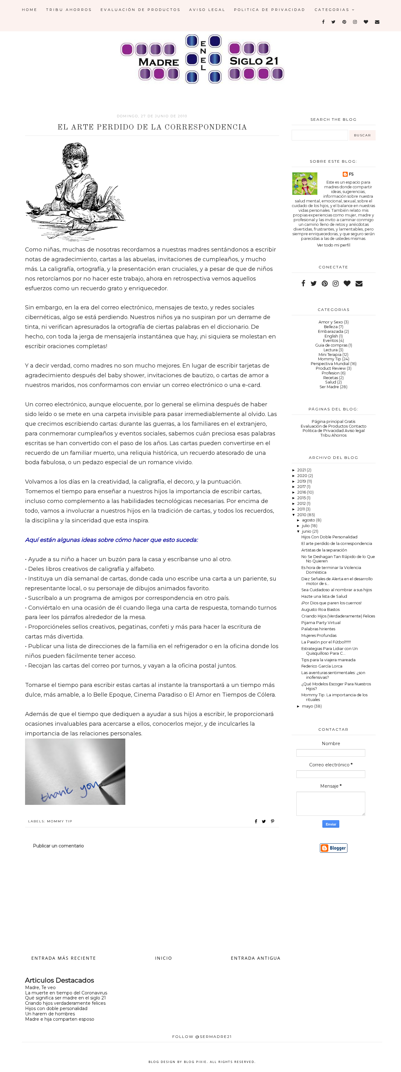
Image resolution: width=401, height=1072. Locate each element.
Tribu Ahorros (69, 10)
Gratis (349, 421)
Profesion (331, 373)
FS (351, 174)
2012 (302, 503)
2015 (302, 497)
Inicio (163, 958)
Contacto (358, 426)
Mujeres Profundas (318, 635)
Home (30, 10)
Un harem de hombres (50, 1014)
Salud (330, 382)
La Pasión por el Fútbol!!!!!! (326, 642)
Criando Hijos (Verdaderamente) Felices (338, 616)
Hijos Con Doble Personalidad (329, 537)
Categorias (333, 10)
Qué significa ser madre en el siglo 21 (65, 998)
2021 (302, 470)
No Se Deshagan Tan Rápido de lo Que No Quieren (338, 559)
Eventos (330, 340)
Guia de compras (331, 345)
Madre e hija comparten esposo (59, 1019)
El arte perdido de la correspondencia (336, 543)
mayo (308, 706)
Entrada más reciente (63, 958)
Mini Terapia (330, 354)
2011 (301, 509)
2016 (302, 492)
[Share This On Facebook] (256, 821)
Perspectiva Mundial (330, 363)
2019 (302, 481)
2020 (302, 475)
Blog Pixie (195, 1061)
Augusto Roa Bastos (320, 609)
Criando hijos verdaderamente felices (65, 1003)
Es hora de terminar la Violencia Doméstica (331, 570)
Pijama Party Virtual (321, 622)
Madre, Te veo (40, 987)
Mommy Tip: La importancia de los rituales (334, 697)
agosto (309, 520)
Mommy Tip (59, 821)
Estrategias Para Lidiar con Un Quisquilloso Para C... (329, 651)
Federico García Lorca (321, 666)
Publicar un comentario (58, 846)
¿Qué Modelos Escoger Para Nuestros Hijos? (336, 686)
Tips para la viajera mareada (328, 660)
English (331, 336)
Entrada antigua (256, 958)
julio (306, 525)
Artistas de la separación (324, 550)
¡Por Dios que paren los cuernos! (331, 603)
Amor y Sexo (331, 322)
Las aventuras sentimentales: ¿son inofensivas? (333, 675)
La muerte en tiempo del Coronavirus (66, 993)
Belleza (331, 326)
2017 (302, 486)
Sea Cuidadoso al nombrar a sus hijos (336, 589)
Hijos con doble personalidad (56, 1008)
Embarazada (330, 331)
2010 (302, 514)
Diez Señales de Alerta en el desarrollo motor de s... (337, 581)
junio (307, 531)
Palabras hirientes (318, 629)
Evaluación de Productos (141, 10)
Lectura (331, 350)
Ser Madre (329, 386)
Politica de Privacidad (269, 10)
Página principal (327, 421)
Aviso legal (207, 10)
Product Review (331, 368)
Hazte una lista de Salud (324, 596)
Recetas (330, 377)
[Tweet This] (265, 821)
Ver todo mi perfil (333, 245)
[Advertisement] (152, 901)
